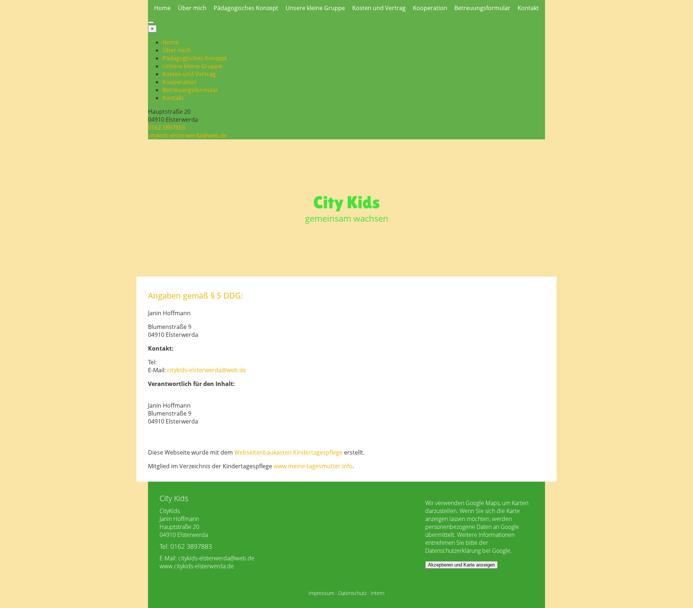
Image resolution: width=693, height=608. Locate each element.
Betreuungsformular (482, 8)
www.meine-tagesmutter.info (313, 466)
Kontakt (528, 8)
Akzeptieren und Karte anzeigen (461, 565)
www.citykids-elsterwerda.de (197, 566)
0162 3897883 (166, 127)
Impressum (321, 593)
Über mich (192, 8)
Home (162, 8)
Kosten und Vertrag (379, 8)
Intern (377, 593)
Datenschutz (352, 593)
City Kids (346, 202)
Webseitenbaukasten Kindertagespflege (288, 452)
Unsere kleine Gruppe (315, 8)
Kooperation (430, 8)
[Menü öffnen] (151, 22)
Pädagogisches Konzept (246, 8)
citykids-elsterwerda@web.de (187, 135)
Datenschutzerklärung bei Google (467, 551)
